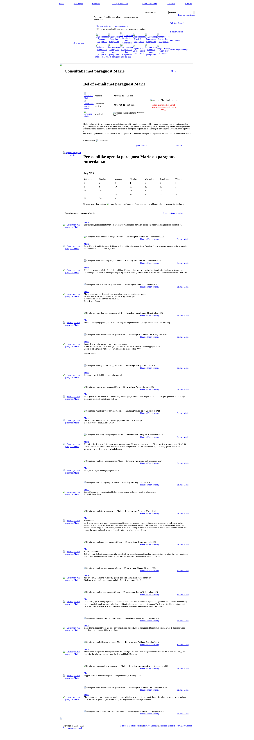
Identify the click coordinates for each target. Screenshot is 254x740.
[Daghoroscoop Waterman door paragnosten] (151, 54)
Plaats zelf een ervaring (173, 213)
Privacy (146, 726)
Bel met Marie (183, 239)
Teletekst (163, 726)
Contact (188, 3)
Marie (86, 222)
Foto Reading (176, 40)
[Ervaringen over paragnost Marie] (72, 227)
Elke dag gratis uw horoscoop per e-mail (113, 26)
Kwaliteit (171, 3)
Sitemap (154, 726)
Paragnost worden (184, 726)
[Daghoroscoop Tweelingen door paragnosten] (126, 43)
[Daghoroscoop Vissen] (163, 53)
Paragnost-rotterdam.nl (75, 9)
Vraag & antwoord (120, 3)
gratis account (141, 145)
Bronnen (171, 726)
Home (61, 3)
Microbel (124, 726)
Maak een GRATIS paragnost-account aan (113, 57)
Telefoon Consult (177, 23)
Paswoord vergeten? (186, 15)
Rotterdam (96, 3)
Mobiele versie (135, 726)
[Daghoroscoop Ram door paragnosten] (102, 41)
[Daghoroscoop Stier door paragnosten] (114, 41)
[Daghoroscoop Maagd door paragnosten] (163, 41)
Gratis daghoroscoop (178, 49)
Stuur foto (177, 145)
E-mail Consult (176, 32)
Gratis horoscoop (149, 3)
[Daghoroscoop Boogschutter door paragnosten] (126, 54)
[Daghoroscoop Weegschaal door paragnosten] (102, 54)
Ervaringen (78, 3)
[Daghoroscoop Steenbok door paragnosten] (139, 53)
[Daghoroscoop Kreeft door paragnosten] (139, 41)
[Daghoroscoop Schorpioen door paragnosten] (114, 54)
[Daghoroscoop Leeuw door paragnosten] (151, 41)
